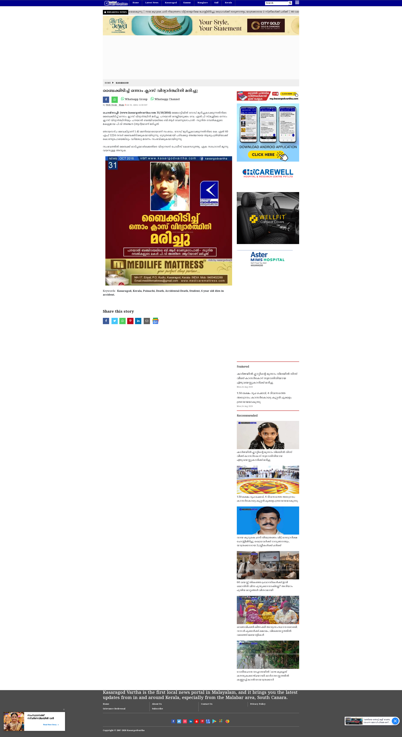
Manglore (202, 3)
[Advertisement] (197, 57)
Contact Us (206, 704)
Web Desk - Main (115, 105)
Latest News (151, 3)
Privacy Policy (258, 704)
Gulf (216, 3)
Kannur (187, 3)
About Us (157, 704)
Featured (243, 366)
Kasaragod (171, 3)
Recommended (247, 415)
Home (136, 3)
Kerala (228, 3)
